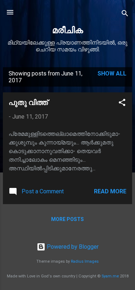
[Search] (125, 15)
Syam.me (110, 276)
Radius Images (85, 261)
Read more (110, 191)
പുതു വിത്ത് (28, 102)
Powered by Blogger (72, 246)
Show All (112, 73)
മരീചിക (67, 30)
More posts (67, 219)
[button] (122, 103)
